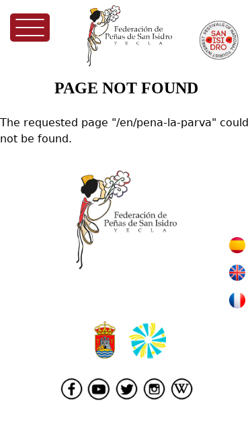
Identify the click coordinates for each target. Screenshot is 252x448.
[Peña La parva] (237, 249)
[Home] (129, 36)
